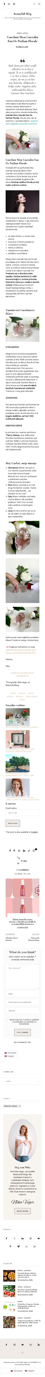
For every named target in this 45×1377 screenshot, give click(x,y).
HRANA (20, 1271)
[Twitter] (14, 1238)
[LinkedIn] (24, 850)
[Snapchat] (26, 1246)
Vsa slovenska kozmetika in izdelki (22, 727)
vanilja (23, 699)
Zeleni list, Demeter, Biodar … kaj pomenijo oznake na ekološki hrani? (29, 1306)
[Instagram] (14, 4)
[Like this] (34, 850)
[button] (9, 903)
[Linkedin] (22, 1238)
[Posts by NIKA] (18, 860)
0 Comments (23, 870)
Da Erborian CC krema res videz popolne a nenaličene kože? (20, 750)
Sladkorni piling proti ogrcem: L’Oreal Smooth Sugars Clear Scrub (22, 799)
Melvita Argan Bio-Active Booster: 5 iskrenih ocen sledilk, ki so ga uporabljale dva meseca (22, 921)
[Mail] (9, 4)
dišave (14, 693)
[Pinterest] (14, 850)
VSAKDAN (27, 1271)
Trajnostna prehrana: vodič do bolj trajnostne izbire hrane (29, 1321)
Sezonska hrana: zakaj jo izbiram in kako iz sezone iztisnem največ (27, 1275)
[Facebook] (4, 4)
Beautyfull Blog (22, 14)
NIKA (25, 861)
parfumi (10, 696)
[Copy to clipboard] (29, 850)
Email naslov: (11, 808)
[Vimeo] (18, 1246)
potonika (20, 696)
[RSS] (38, 1344)
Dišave (19, 33)
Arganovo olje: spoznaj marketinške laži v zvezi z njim (20, 774)
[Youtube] (38, 1238)
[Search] (22, 1352)
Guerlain (23, 693)
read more (22, 1211)
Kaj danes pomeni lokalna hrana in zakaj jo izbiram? (27, 1290)
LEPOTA (25, 33)
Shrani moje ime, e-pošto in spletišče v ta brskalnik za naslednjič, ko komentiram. (24, 1022)
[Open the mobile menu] (39, 4)
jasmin (31, 693)
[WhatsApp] (19, 850)
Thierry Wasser (32, 696)
